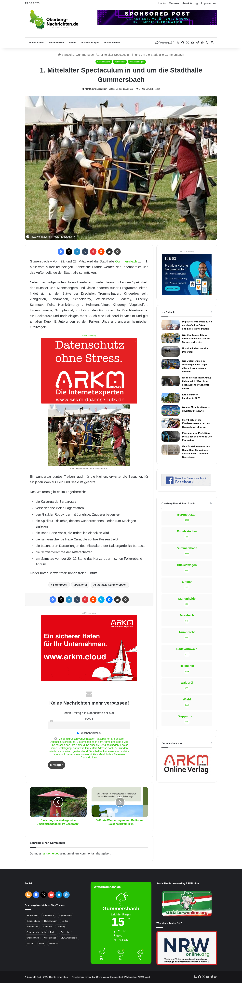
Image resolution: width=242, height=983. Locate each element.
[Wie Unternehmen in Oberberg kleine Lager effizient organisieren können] (170, 364)
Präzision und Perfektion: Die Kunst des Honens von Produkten (197, 436)
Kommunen (120, 62)
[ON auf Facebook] (186, 484)
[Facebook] (61, 251)
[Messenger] (109, 599)
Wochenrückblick (90, 732)
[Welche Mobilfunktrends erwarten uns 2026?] (170, 410)
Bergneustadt (33, 915)
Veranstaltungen (90, 42)
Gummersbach (85, 54)
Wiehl (41, 943)
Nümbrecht (47, 926)
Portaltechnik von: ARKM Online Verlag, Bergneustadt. (97, 977)
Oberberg (61, 926)
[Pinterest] (93, 251)
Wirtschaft (53, 943)
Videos (72, 42)
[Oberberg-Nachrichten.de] (53, 19)
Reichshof (65, 932)
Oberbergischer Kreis (36, 932)
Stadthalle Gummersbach (110, 584)
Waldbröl (31, 943)
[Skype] (101, 599)
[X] (69, 251)
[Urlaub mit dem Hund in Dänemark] (170, 352)
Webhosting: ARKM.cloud (137, 977)
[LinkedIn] (77, 251)
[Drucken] (117, 251)
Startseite (67, 54)
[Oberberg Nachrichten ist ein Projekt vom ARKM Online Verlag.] (186, 775)
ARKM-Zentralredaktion (96, 89)
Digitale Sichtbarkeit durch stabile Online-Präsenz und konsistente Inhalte (197, 325)
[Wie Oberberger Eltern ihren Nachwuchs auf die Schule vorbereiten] (170, 338)
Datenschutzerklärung (183, 3)
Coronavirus (48, 915)
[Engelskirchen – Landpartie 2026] (170, 398)
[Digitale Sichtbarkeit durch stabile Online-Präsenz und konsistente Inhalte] (170, 325)
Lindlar (65, 921)
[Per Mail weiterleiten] (109, 251)
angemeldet (51, 853)
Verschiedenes (112, 42)
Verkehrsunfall (49, 938)
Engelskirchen (65, 915)
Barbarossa (60, 584)
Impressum (208, 3)
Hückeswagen (50, 921)
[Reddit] (101, 251)
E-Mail (89, 719)
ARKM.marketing (89, 335)
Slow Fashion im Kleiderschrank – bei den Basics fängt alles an (196, 423)
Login (162, 3)
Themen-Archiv (35, 42)
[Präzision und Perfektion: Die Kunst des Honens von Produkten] (170, 436)
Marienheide (32, 926)
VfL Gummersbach (69, 938)
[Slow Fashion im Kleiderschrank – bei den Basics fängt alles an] (170, 423)
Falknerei (81, 584)
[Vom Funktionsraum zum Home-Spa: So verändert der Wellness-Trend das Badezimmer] (170, 450)
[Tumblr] (85, 251)
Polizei (53, 932)
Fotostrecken (56, 42)
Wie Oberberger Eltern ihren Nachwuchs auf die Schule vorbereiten (196, 338)
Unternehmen (33, 938)
